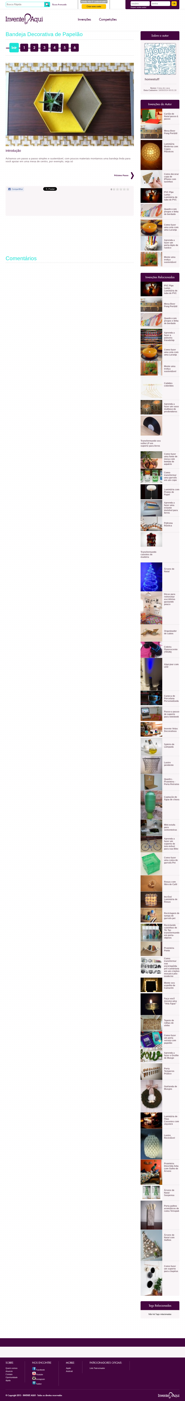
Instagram (40, 1379)
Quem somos (12, 1368)
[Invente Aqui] (24, 19)
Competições (108, 19)
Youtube (39, 1374)
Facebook (40, 1370)
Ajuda (8, 1380)
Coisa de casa (160, 88)
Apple (68, 1368)
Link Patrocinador (97, 1368)
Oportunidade (12, 1377)
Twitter (39, 1384)
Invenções (84, 19)
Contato (9, 1374)
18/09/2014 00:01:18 (160, 90)
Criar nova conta (94, 6)
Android (69, 1371)
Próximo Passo (121, 175)
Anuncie (9, 1371)
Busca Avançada (59, 4)
